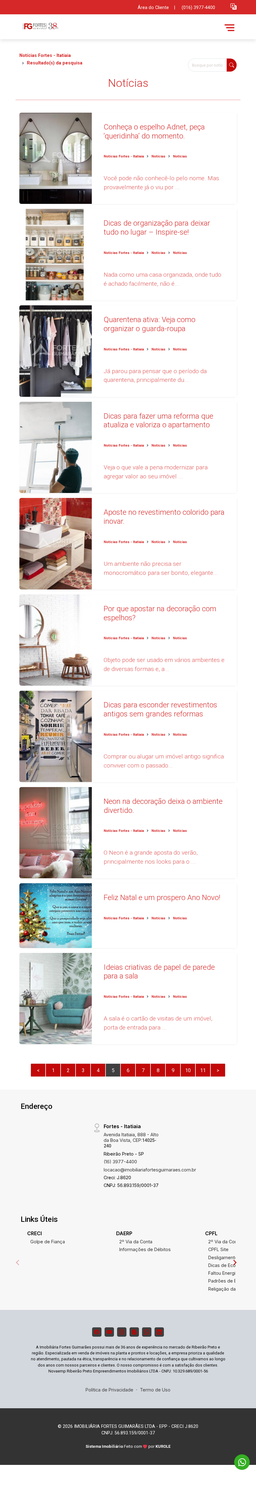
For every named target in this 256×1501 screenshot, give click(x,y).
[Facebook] (96, 1332)
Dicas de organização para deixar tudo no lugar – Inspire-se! (157, 228)
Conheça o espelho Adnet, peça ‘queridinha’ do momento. (154, 131)
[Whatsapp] (146, 1332)
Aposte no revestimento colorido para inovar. (164, 517)
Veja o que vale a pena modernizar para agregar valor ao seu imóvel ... (156, 472)
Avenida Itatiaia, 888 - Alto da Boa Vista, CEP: (131, 1140)
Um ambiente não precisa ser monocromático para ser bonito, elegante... (161, 568)
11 (203, 1070)
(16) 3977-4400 (120, 1161)
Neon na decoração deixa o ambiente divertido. (163, 806)
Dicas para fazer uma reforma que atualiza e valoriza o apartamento (158, 420)
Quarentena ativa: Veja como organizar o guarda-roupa (149, 324)
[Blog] (134, 1332)
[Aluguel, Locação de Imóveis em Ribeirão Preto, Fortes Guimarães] (66, 27)
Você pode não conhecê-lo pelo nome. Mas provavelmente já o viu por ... (161, 183)
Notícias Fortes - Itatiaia (45, 55)
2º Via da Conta (135, 1241)
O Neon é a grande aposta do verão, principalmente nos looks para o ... (151, 857)
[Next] (234, 1262)
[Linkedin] (159, 1332)
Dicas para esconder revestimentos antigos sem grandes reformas (160, 709)
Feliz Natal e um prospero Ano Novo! (162, 897)
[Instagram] (121, 1332)
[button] (233, 6)
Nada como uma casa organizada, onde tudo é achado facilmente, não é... (162, 279)
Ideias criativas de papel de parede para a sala (159, 972)
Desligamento (223, 1257)
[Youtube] (109, 1332)
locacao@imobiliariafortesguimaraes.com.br (150, 1169)
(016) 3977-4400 (198, 7)
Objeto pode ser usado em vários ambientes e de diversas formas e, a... (164, 664)
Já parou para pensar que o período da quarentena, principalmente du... (155, 376)
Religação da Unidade (231, 1289)
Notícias (158, 156)
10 (188, 1070)
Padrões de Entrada (229, 1280)
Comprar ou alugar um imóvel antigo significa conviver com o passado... (164, 761)
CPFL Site (218, 1249)
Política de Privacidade (109, 1389)
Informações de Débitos (145, 1249)
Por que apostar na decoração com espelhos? (160, 613)
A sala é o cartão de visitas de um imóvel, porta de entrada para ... (158, 1023)
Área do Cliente (153, 7)
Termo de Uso (155, 1389)
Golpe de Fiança (47, 1241)
